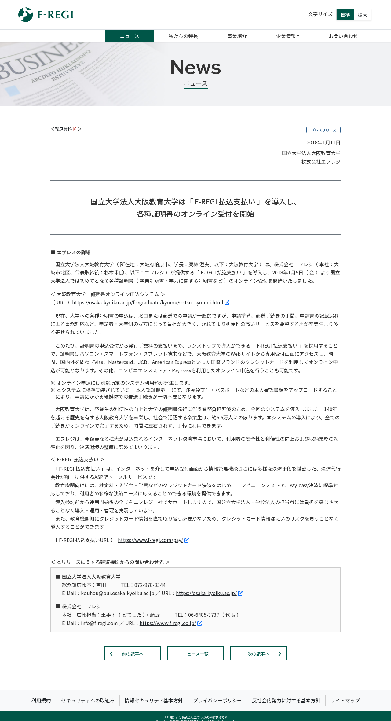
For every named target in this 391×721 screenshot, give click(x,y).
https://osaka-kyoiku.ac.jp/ (206, 593)
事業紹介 (237, 35)
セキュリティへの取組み (88, 700)
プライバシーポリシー (217, 700)
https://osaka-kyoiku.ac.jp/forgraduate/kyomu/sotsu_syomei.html (147, 302)
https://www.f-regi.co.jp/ (168, 623)
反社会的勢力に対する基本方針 (286, 700)
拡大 (362, 14)
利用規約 (41, 700)
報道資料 (63, 129)
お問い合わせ (343, 35)
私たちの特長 (183, 35)
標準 (345, 14)
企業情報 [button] (286, 35)
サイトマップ (345, 700)
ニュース (129, 35)
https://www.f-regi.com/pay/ (150, 539)
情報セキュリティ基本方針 (154, 700)
